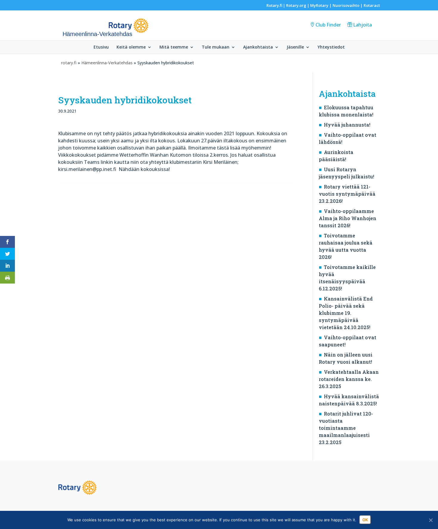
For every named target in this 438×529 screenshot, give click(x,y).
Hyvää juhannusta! (347, 125)
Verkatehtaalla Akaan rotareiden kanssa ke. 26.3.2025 (349, 379)
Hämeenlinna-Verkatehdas (107, 63)
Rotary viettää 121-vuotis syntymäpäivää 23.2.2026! (347, 193)
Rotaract (372, 5)
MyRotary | (321, 5)
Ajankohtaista (258, 47)
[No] (431, 520)
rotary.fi (69, 63)
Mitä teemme (173, 47)
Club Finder (328, 24)
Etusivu (101, 47)
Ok (365, 519)
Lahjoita (362, 24)
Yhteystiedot (331, 47)
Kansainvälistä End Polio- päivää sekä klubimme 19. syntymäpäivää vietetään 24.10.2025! (346, 312)
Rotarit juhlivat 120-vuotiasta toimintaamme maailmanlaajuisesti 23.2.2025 (346, 427)
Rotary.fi (274, 5)
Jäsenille (295, 47)
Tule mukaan (215, 47)
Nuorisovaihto (346, 5)
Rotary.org (296, 5)
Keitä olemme (131, 47)
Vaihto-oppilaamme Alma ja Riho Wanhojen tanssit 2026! (347, 218)
